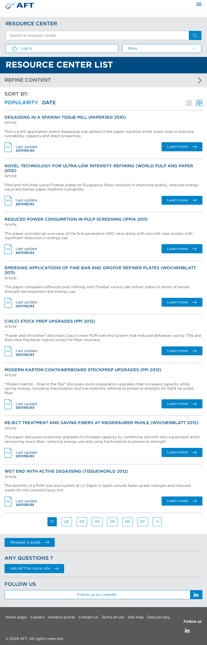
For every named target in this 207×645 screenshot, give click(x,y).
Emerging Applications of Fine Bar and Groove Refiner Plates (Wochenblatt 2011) (100, 270)
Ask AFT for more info (30, 568)
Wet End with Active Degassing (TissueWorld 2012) (66, 471)
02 (66, 522)
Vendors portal (61, 617)
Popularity (21, 102)
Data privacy (158, 617)
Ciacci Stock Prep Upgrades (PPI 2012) (50, 321)
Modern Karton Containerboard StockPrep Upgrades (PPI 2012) (83, 370)
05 (112, 522)
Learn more (177, 147)
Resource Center (31, 23)
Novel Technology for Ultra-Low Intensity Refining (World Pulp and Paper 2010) (99, 168)
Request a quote (25, 542)
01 (52, 522)
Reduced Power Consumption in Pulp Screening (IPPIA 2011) (76, 219)
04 (97, 522)
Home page (16, 617)
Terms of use (112, 617)
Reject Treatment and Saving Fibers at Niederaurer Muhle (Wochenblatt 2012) (101, 423)
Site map (136, 617)
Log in (26, 48)
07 (142, 522)
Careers (37, 617)
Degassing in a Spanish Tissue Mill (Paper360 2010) (65, 117)
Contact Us (88, 617)
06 (127, 522)
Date (49, 102)
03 (82, 522)
